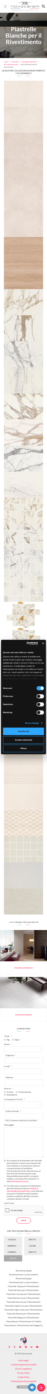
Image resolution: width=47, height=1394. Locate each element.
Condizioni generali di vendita (23, 1364)
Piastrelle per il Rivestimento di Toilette (23, 1321)
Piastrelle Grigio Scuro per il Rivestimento (23, 1305)
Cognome (10, 1055)
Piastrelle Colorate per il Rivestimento (23, 1294)
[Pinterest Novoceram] (26, 1347)
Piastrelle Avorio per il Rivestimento (24, 1298)
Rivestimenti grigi (23, 1270)
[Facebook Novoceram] (9, 1347)
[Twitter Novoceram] (20, 1347)
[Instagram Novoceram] (14, 1347)
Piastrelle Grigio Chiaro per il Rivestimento (23, 1309)
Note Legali (23, 1360)
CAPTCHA (9, 1203)
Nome (8, 1044)
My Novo (23, 1387)
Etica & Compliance (23, 1369)
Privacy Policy (23, 1373)
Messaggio (9, 1125)
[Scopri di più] (24, 82)
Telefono (9, 1077)
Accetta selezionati (23, 740)
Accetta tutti (23, 731)
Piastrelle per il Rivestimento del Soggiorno (23, 1325)
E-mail (8, 1066)
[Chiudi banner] (43, 643)
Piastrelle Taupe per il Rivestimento (23, 1286)
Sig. (8, 1039)
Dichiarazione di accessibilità (23, 1381)
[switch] (40, 696)
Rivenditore (12, 1094)
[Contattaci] (32, 82)
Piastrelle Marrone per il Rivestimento (23, 1302)
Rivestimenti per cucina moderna (23, 1274)
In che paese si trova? (14, 1099)
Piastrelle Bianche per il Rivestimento (23, 1313)
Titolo (8, 1036)
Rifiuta (23, 748)
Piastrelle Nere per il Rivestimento (23, 1290)
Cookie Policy (23, 1377)
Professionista (24, 1092)
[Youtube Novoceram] (37, 1347)
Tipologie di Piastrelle (29, 62)
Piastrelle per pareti (10, 64)
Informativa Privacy (19, 1181)
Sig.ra (17, 1039)
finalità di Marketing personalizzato (22, 1189)
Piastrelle (15, 62)
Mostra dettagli (32, 723)
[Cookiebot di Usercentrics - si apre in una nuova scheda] (28, 643)
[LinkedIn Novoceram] (31, 1347)
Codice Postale (13, 1111)
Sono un (8, 1088)
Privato (10, 1092)
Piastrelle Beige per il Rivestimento (23, 1317)
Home (6, 62)
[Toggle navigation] (5, 6)
